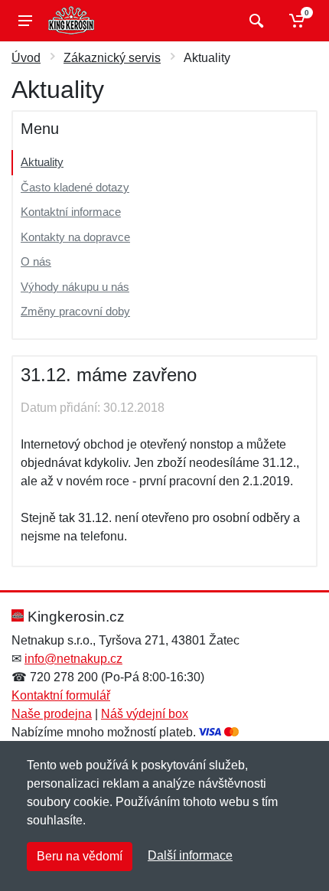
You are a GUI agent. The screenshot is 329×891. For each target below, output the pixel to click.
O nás (36, 261)
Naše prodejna (51, 713)
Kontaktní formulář (60, 695)
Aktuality (42, 161)
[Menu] (25, 20)
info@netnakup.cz (73, 658)
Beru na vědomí (79, 856)
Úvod (26, 57)
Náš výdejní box (144, 713)
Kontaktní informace (71, 211)
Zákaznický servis (112, 57)
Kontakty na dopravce (75, 236)
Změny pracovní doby (75, 311)
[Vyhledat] (254, 21)
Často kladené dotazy (75, 187)
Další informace (190, 855)
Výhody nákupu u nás (75, 286)
